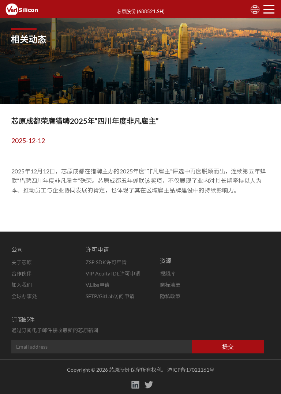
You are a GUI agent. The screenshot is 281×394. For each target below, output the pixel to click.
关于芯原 (21, 262)
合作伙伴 (21, 273)
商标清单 (170, 285)
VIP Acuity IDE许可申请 (113, 273)
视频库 (167, 273)
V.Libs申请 (97, 285)
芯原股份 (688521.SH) (141, 11)
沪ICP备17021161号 (190, 370)
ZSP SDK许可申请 (106, 262)
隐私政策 (170, 296)
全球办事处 (24, 296)
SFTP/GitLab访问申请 (110, 296)
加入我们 (21, 285)
